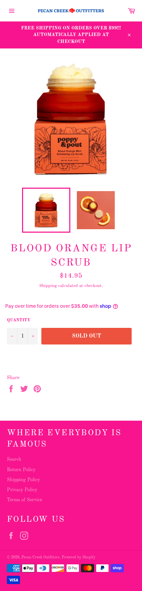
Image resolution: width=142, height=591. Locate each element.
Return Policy (21, 469)
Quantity (18, 320)
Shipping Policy (23, 479)
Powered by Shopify (78, 557)
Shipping (48, 286)
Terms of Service (24, 500)
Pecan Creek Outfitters (40, 557)
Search (14, 459)
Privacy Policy (22, 489)
